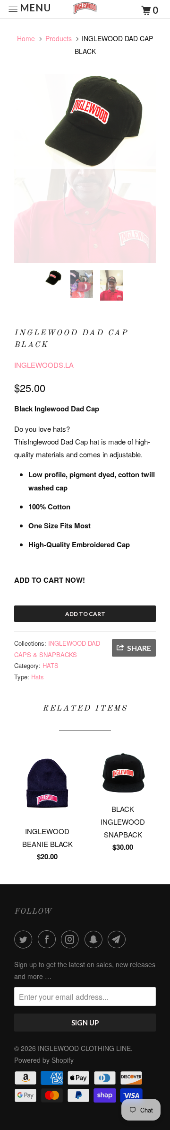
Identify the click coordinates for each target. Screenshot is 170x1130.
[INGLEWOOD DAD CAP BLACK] (85, 121)
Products (58, 38)
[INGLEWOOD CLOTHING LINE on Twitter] (25, 939)
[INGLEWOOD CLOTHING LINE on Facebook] (49, 939)
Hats (37, 676)
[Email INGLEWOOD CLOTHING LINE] (118, 939)
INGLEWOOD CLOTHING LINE (84, 1048)
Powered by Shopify (44, 1060)
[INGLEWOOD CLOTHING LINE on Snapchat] (95, 939)
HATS (50, 665)
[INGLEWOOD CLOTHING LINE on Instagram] (72, 939)
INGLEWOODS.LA (44, 365)
